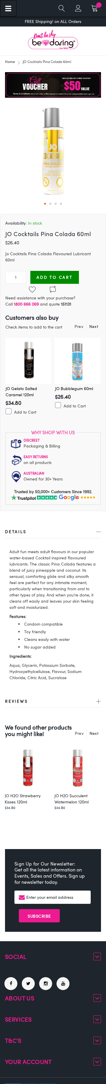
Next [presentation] (93, 326)
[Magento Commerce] (53, 39)
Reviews (16, 701)
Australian (34, 473)
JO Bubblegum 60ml (74, 388)
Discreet (32, 440)
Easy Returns (36, 456)
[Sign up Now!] (53, 96)
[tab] (53, 532)
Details (15, 531)
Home (10, 61)
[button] (45, 203)
